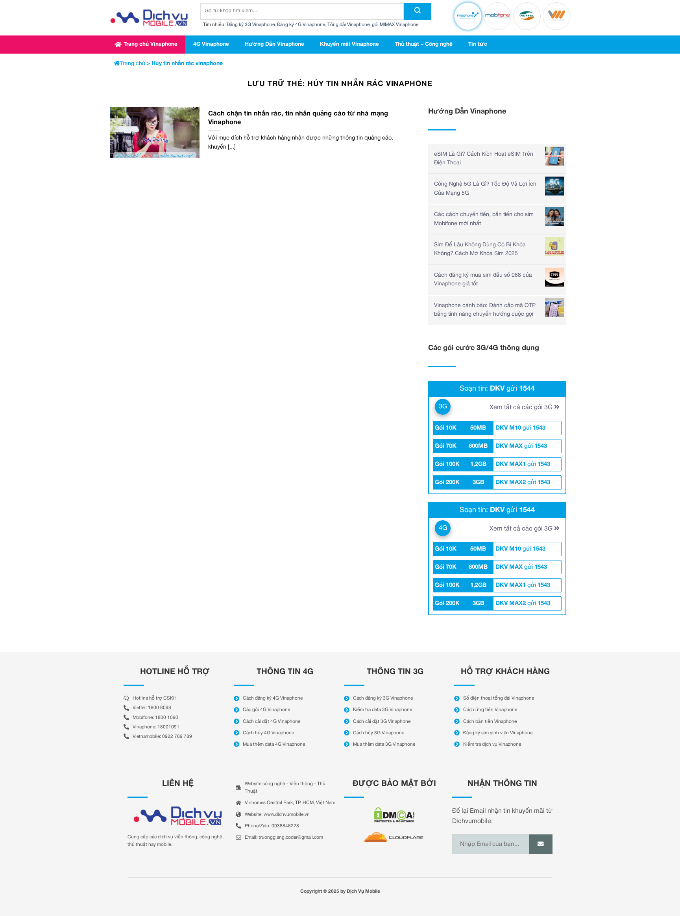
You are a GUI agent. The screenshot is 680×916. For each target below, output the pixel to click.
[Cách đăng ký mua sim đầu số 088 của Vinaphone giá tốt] (554, 277)
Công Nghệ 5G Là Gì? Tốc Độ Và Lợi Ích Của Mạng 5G (485, 188)
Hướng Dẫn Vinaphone (274, 44)
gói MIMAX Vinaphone (395, 24)
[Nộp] (417, 11)
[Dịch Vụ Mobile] (149, 17)
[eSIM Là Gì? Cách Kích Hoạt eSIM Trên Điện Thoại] (554, 156)
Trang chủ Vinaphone (150, 44)
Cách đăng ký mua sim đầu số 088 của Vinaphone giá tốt (483, 280)
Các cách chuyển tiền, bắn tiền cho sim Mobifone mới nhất (484, 219)
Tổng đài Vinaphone (348, 24)
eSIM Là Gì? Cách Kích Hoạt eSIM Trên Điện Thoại (483, 159)
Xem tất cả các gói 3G (522, 407)
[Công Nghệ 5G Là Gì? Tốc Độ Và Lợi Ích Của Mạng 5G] (554, 186)
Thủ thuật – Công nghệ (424, 44)
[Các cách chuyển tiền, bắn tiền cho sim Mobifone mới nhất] (554, 216)
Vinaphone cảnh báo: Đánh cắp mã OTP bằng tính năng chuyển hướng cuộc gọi (485, 310)
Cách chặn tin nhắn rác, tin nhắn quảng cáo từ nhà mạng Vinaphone (298, 118)
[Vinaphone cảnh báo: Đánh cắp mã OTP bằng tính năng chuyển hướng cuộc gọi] (554, 307)
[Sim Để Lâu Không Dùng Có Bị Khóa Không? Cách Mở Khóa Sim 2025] (554, 247)
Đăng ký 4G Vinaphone (301, 24)
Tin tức (477, 44)
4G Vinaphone (211, 44)
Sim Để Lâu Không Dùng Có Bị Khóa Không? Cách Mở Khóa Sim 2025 (480, 249)
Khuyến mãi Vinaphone (349, 44)
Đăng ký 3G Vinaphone (251, 24)
